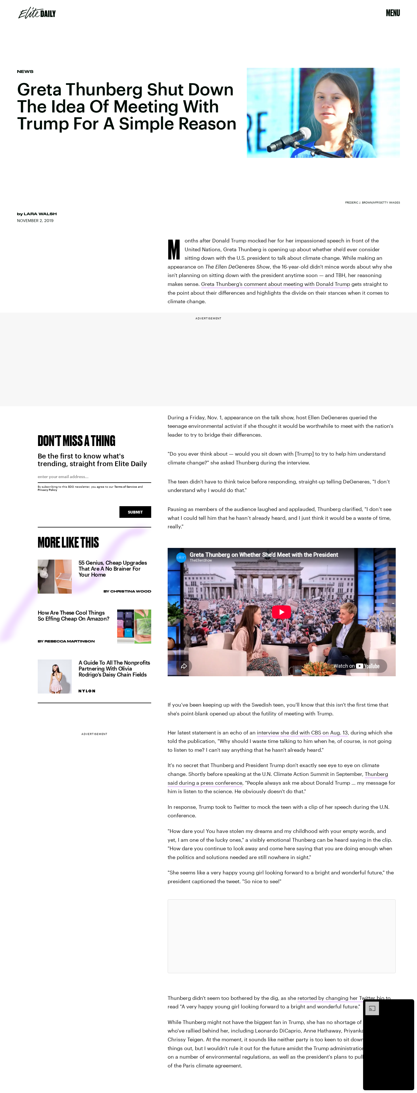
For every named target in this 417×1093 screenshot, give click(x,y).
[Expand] (369, 1004)
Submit (135, 512)
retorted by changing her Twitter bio (341, 998)
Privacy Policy (47, 489)
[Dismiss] (407, 1004)
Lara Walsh (40, 214)
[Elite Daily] (37, 13)
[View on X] (281, 936)
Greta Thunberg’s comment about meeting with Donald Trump (275, 284)
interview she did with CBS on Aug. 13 (302, 732)
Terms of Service (125, 486)
